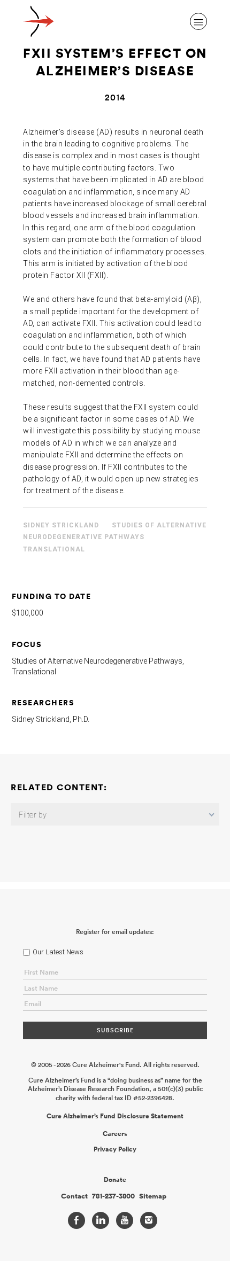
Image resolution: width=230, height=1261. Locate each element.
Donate (115, 1180)
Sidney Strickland (61, 525)
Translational (54, 549)
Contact (74, 1196)
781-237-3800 (113, 1196)
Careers (115, 1134)
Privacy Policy (115, 1149)
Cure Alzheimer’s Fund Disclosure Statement (115, 1116)
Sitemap (152, 1196)
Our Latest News (58, 952)
